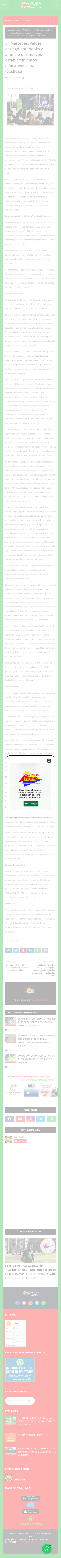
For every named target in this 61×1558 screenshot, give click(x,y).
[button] (47, 1549)
